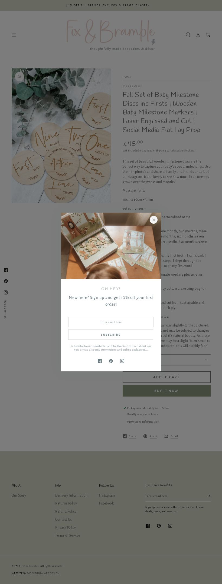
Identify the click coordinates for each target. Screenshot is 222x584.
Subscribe (110, 334)
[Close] (154, 220)
